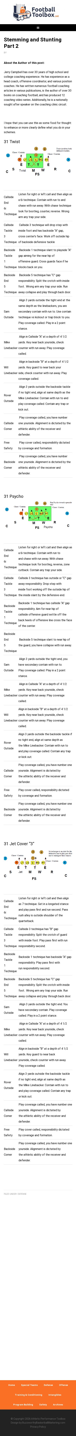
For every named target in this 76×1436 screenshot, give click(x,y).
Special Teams (29, 1385)
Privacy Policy (38, 1426)
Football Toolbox (38, 12)
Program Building (23, 1404)
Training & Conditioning (28, 1395)
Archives (58, 1404)
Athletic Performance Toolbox (48, 1418)
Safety (43, 1404)
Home (11, 1385)
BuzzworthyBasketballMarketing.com (43, 1422)
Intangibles (54, 1395)
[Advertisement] (38, 1317)
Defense (22, 1194)
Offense (63, 1385)
